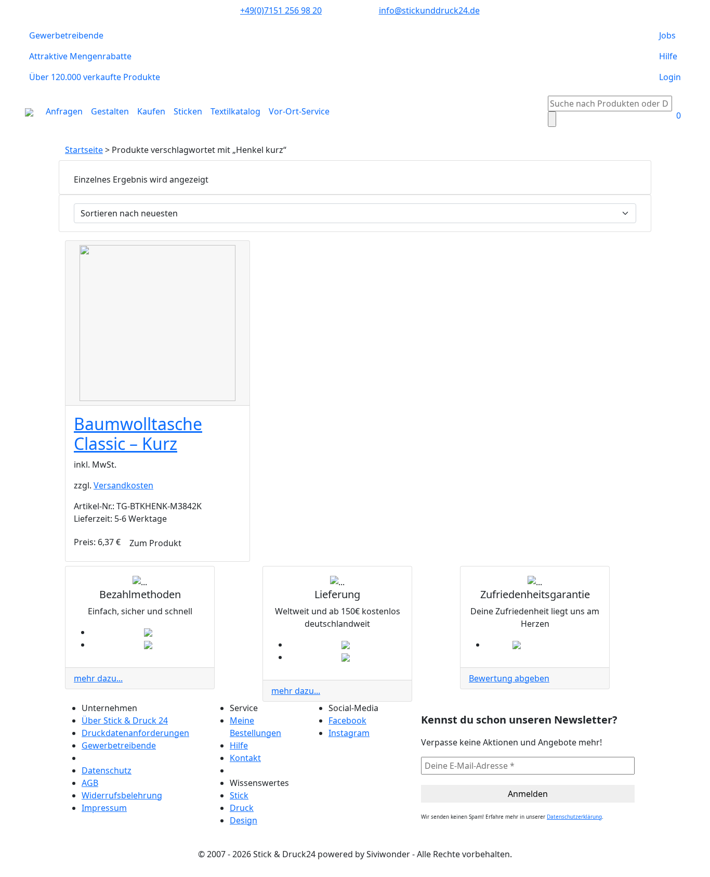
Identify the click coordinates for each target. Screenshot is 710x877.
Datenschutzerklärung (574, 816)
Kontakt (245, 758)
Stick (239, 795)
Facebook (347, 720)
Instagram (349, 733)
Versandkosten (123, 485)
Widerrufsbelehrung (122, 795)
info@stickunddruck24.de (429, 10)
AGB (90, 783)
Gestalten (110, 111)
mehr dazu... (98, 678)
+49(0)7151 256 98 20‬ (281, 10)
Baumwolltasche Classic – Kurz (138, 433)
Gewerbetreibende (66, 35)
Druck (242, 808)
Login (670, 77)
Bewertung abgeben (509, 678)
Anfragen (64, 111)
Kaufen (151, 111)
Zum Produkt (155, 543)
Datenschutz (107, 770)
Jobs (667, 35)
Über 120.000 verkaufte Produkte (94, 77)
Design (243, 820)
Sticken (188, 111)
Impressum (104, 808)
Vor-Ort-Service (299, 111)
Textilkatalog (235, 111)
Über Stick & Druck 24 (125, 720)
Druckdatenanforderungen (135, 733)
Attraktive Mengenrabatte (80, 56)
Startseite (84, 150)
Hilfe (668, 56)
